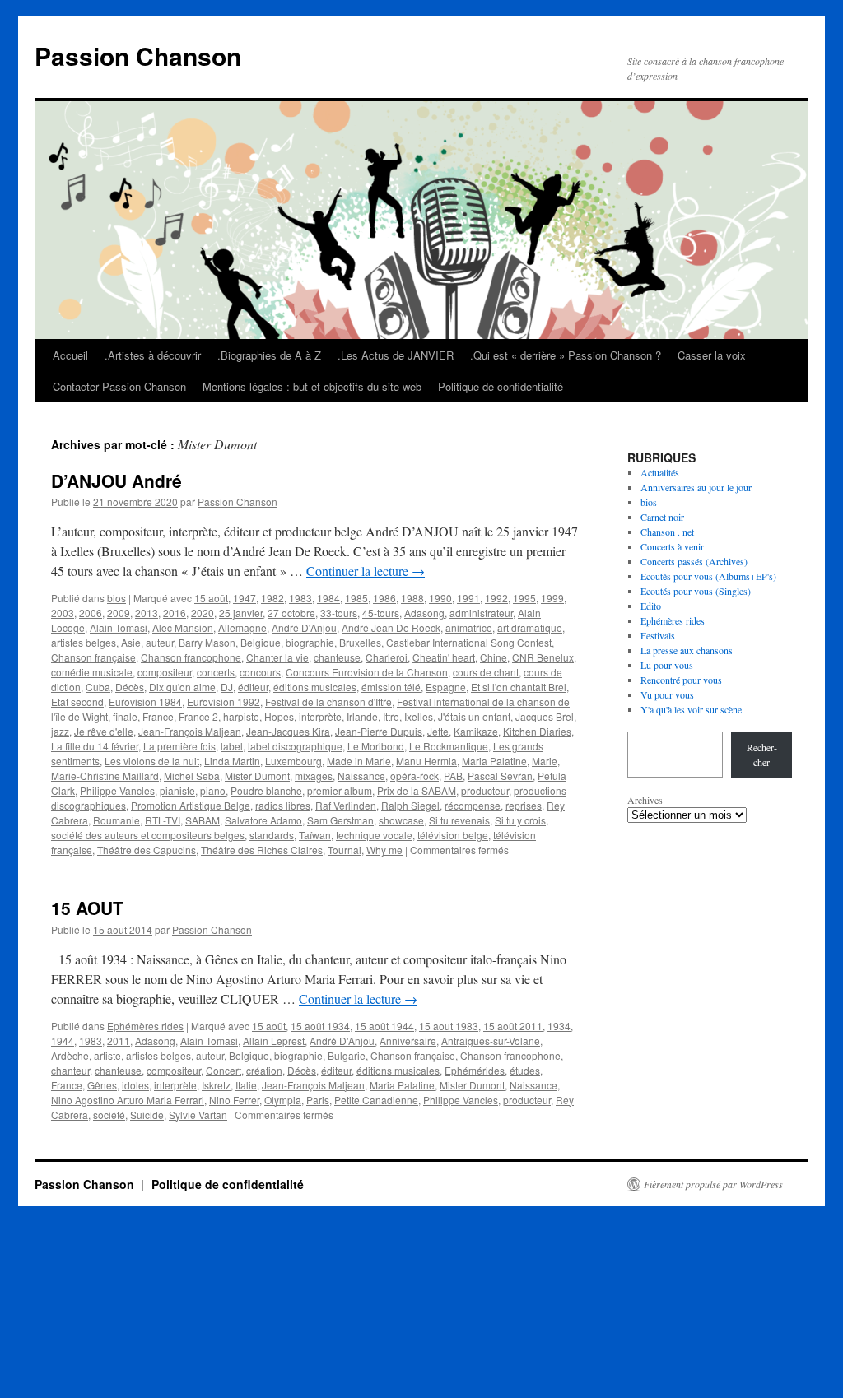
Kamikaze (476, 731)
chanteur (70, 1070)
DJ (227, 687)
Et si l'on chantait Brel (518, 687)
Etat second (77, 701)
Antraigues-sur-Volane (490, 1040)
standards (271, 835)
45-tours (380, 613)
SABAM (202, 820)
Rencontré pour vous (681, 679)
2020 (202, 613)
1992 (496, 598)
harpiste (241, 716)
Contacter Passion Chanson (119, 386)
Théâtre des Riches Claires (262, 850)
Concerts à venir (672, 546)
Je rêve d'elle (103, 731)
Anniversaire (408, 1040)
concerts (216, 672)
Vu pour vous (667, 694)
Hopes (279, 716)
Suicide (147, 1115)
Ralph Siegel (410, 805)
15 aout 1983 (448, 1026)
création (264, 1070)
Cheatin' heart (443, 657)
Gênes (102, 1085)
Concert (223, 1070)
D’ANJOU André (116, 480)
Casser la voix (712, 355)
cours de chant (486, 672)
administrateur (481, 613)
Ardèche (70, 1055)
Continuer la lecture (365, 570)
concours (260, 672)
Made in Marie (359, 761)
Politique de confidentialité (500, 386)
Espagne (446, 687)
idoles (135, 1085)
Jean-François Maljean (189, 731)
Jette (438, 731)
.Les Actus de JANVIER (396, 355)
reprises (523, 805)
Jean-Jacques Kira (288, 731)
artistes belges (83, 642)
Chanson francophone (191, 657)
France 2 (198, 716)
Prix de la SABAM (416, 790)
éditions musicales (314, 687)
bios (116, 598)
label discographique (295, 746)
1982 (272, 598)
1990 (440, 598)
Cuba (98, 687)
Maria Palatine (494, 761)
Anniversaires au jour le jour (696, 487)
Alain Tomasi (118, 627)
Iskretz (216, 1085)
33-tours (338, 613)
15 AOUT (87, 907)
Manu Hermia (426, 761)
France (158, 716)
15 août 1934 (320, 1026)
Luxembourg (293, 761)
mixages (314, 776)
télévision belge (452, 835)
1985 (356, 598)
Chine (493, 657)
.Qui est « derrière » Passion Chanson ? (565, 355)
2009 (118, 613)
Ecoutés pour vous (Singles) (695, 590)
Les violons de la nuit (152, 761)
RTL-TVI (162, 820)
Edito (650, 605)
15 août (211, 598)
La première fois (179, 746)
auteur (160, 642)
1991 (468, 598)
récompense (473, 805)
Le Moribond (375, 746)
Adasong (424, 613)
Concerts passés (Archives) (694, 561)
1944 (62, 1040)
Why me (384, 850)
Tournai (344, 850)
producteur (485, 790)
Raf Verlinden (345, 805)
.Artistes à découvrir (153, 355)
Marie (544, 761)
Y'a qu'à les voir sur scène (691, 709)
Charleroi (387, 657)
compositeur (164, 672)
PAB (453, 776)
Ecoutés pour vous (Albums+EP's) (708, 576)
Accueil (70, 355)
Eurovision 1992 (223, 701)
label (232, 746)
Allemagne (242, 627)
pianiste (177, 790)
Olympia (282, 1100)
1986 (384, 598)
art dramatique (529, 627)
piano (213, 790)
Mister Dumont (257, 776)
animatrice (468, 627)
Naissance (361, 776)
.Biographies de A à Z (269, 355)
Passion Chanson (138, 55)
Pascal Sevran (500, 776)
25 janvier (241, 613)
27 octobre (291, 613)
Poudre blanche (266, 790)
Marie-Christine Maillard (105, 776)
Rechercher (762, 755)
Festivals (657, 635)
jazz (60, 731)
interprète (320, 716)
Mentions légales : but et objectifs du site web (312, 386)
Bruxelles (360, 642)
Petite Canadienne (376, 1100)
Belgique (260, 642)
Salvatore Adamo (263, 820)
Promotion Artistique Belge (190, 805)
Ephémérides (475, 1070)
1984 (328, 598)
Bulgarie (347, 1055)
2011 (118, 1040)
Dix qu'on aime (182, 687)
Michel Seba (192, 776)
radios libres (282, 805)
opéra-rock (414, 776)
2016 (174, 613)
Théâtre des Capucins (146, 850)
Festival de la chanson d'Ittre (328, 701)
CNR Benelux (543, 657)
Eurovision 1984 (145, 701)
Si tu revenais (459, 820)
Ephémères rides (145, 1026)
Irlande (362, 716)
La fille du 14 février (94, 746)
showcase (401, 820)
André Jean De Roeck (391, 627)
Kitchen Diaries (537, 731)
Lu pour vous (666, 664)
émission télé (391, 687)
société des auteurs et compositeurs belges (148, 835)
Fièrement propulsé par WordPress (713, 1184)
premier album (339, 790)
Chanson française (93, 657)
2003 (62, 613)
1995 (524, 598)
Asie (131, 642)
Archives (645, 799)
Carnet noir (662, 516)
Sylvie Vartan (198, 1115)
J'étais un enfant (474, 716)
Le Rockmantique (448, 746)
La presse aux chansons (686, 650)
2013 (146, 613)
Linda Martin (232, 761)
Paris (317, 1100)
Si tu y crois (520, 820)
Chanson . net (667, 531)
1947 (244, 598)
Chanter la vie (277, 657)
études (525, 1070)
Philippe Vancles (117, 790)
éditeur (253, 687)
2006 (90, 613)
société (109, 1115)
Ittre (391, 716)
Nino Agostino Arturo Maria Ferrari (127, 1100)
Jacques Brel (544, 716)
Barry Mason (207, 642)
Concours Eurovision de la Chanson (367, 672)
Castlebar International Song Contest (469, 642)
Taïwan (315, 835)
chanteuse (337, 657)
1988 (412, 598)
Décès (129, 687)
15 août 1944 (384, 1026)
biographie (310, 642)
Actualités (659, 472)
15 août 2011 (513, 1026)
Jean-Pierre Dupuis (378, 731)
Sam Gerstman (340, 820)
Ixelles (418, 716)
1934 (559, 1026)
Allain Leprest (274, 1040)
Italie (246, 1085)
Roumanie (116, 820)
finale (125, 716)
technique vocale (374, 835)
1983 (300, 598)
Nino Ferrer (234, 1100)
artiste (107, 1055)
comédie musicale (92, 672)
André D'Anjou (304, 627)
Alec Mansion (182, 627)
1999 (552, 598)
